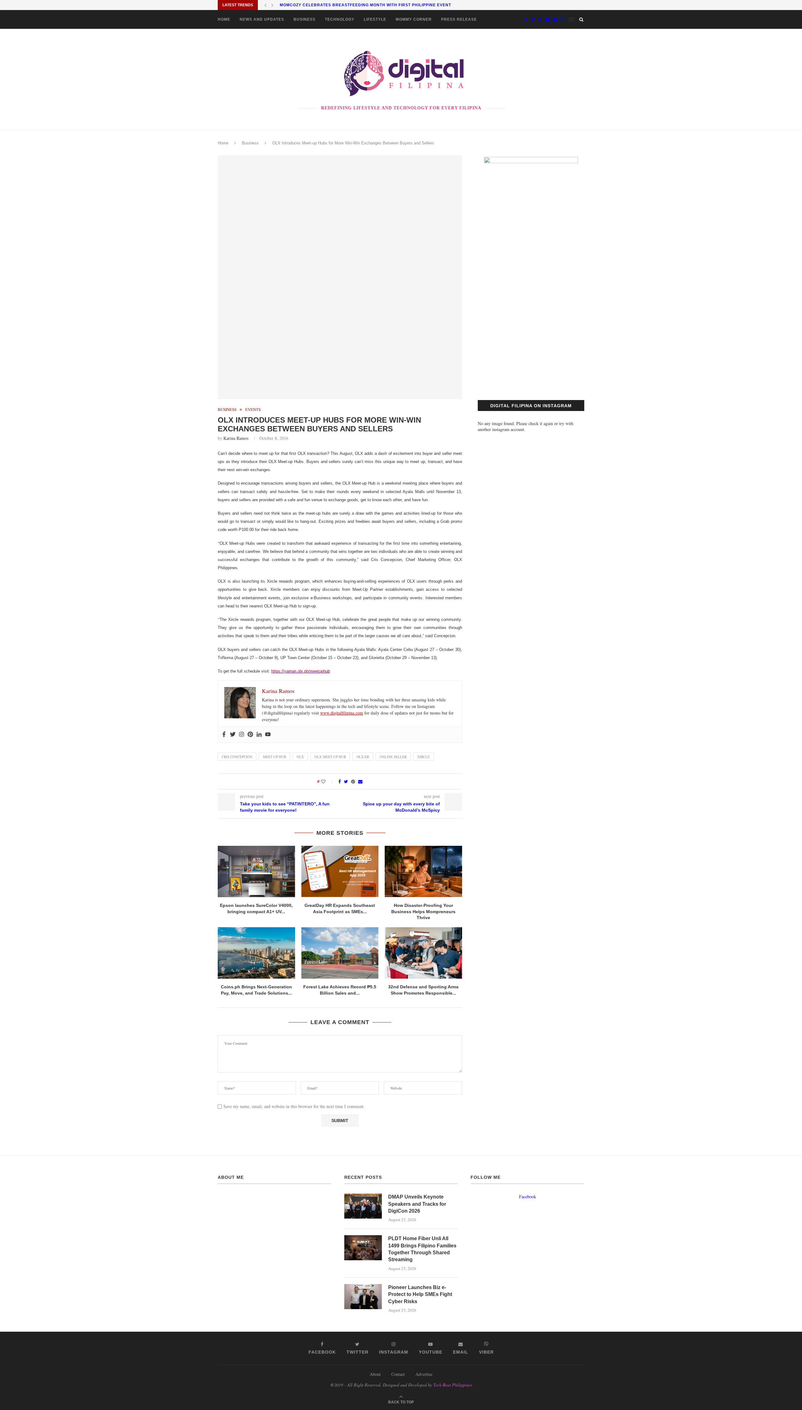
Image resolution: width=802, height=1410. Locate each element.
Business (304, 19)
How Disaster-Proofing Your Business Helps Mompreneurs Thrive (423, 911)
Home (224, 19)
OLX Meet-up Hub (330, 756)
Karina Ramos (235, 438)
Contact (398, 1374)
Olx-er (363, 756)
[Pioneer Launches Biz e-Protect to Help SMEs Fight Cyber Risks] (363, 1296)
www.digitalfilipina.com (341, 713)
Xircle (423, 756)
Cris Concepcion (237, 756)
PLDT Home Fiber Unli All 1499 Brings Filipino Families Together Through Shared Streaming (422, 1249)
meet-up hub (274, 756)
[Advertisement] (531, 329)
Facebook (527, 1196)
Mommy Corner (414, 19)
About (375, 1374)
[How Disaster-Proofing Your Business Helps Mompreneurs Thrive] (423, 871)
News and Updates (262, 19)
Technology (339, 19)
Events (253, 409)
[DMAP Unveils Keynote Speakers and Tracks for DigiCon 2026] (363, 1206)
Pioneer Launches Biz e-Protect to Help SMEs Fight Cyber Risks (420, 1294)
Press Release (459, 19)
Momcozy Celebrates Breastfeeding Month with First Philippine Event (365, 5)
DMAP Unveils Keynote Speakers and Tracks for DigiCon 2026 (417, 1204)
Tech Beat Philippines (452, 1385)
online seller (393, 756)
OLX (300, 756)
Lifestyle (375, 19)
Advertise (423, 1374)
